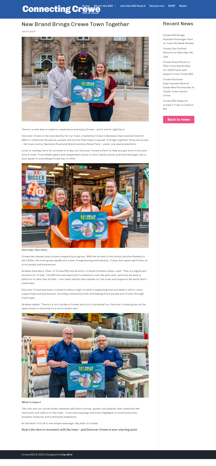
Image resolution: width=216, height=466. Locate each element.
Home (86, 6)
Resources (156, 6)
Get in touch (90, 13)
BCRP (171, 6)
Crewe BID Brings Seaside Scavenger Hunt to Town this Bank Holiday (178, 39)
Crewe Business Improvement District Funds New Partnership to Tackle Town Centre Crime (178, 87)
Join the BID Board (132, 6)
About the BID (103, 6)
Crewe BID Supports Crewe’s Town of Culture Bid (178, 104)
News (183, 6)
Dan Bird (67, 454)
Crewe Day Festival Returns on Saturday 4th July (178, 52)
